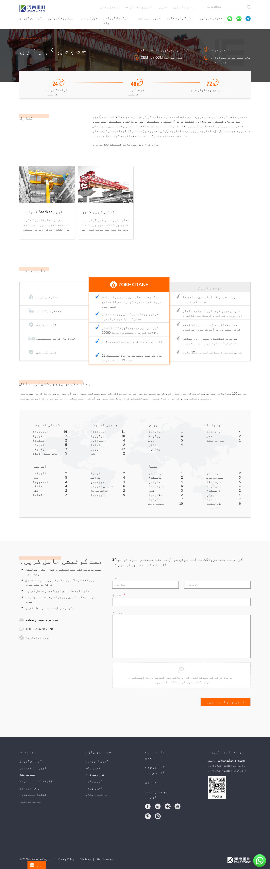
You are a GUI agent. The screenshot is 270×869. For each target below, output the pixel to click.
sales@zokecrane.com (42, 620)
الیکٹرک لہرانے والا (117, 20)
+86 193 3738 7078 (39, 629)
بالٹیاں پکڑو (97, 794)
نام (115, 577)
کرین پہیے (94, 787)
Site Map (85, 859)
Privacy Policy (66, 859)
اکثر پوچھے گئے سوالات (139, 7)
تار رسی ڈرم (95, 774)
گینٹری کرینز (30, 18)
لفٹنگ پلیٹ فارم (180, 18)
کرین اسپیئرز (149, 18)
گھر (44, 37)
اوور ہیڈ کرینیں (61, 18)
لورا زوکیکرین (38, 637)
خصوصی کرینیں (211, 18)
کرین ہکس (93, 767)
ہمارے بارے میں (110, 7)
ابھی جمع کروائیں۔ (226, 702)
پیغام (117, 612)
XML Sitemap (104, 859)
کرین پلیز (94, 781)
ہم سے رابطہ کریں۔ (184, 7)
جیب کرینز (89, 18)
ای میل (118, 595)
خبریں (163, 7)
